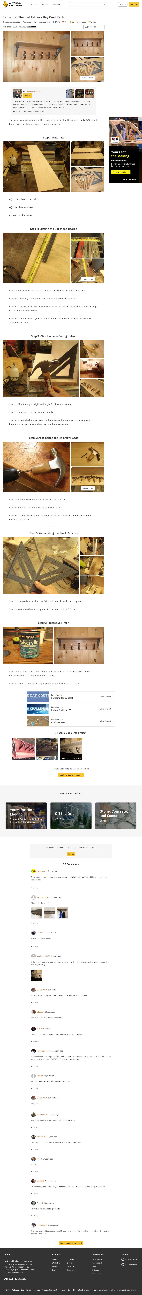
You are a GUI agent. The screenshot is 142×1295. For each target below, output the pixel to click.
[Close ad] (140, 119)
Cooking (70, 1259)
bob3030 (40, 1181)
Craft (54, 1270)
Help (94, 1266)
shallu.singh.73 (43, 956)
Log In (123, 4)
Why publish (97, 1259)
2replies (36, 1041)
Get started (97, 1263)
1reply (35, 888)
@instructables (131, 1259)
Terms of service (33, 1290)
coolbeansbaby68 (12, 22)
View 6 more (88, 279)
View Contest (105, 696)
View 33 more (87, 78)
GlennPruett (42, 990)
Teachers (56, 4)
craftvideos (41, 871)
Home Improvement (42, 22)
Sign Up (134, 4)
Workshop (27, 22)
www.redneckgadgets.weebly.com (30, 111)
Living (69, 1263)
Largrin (40, 1076)
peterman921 (42, 1115)
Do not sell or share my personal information (93, 1290)
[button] (102, 27)
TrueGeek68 (42, 1225)
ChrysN (40, 1203)
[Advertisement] (125, 150)
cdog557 (40, 1012)
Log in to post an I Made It (71, 775)
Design (55, 1266)
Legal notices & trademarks (125, 1290)
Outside (70, 1266)
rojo (38, 1029)
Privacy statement (49, 1290)
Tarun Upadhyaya (44, 1051)
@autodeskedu (131, 1264)
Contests (44, 4)
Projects (33, 4)
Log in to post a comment (71, 1243)
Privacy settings (66, 1290)
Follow (28, 95)
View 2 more (88, 488)
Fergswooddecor (44, 897)
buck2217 (40, 932)
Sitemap (95, 1270)
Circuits (55, 1259)
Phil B (39, 1159)
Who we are (97, 1273)
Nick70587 (41, 1137)
